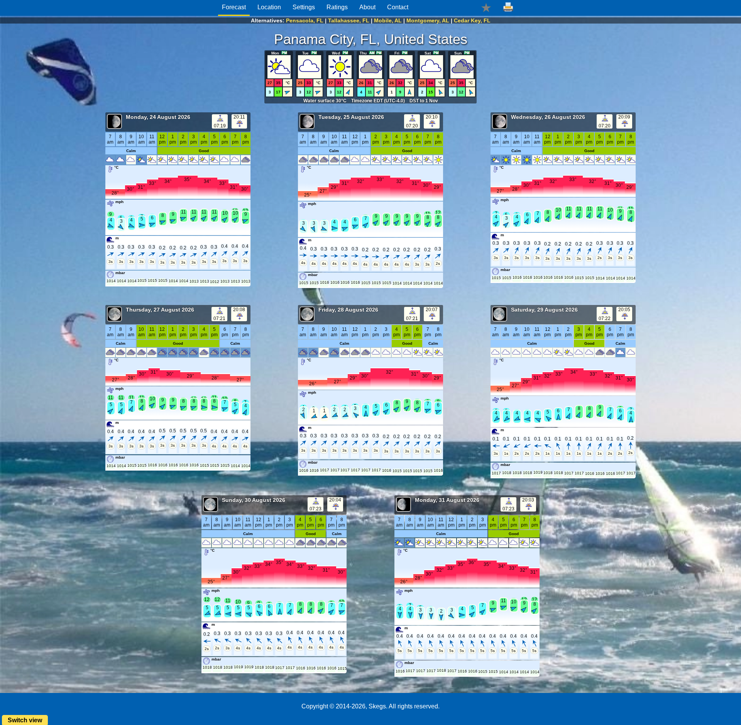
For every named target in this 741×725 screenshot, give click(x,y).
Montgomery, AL (427, 20)
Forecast (234, 7)
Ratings (337, 7)
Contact (397, 7)
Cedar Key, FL (472, 20)
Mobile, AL (388, 20)
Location (269, 7)
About (367, 7)
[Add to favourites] (486, 7)
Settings (304, 7)
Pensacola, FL (304, 20)
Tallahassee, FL (348, 20)
